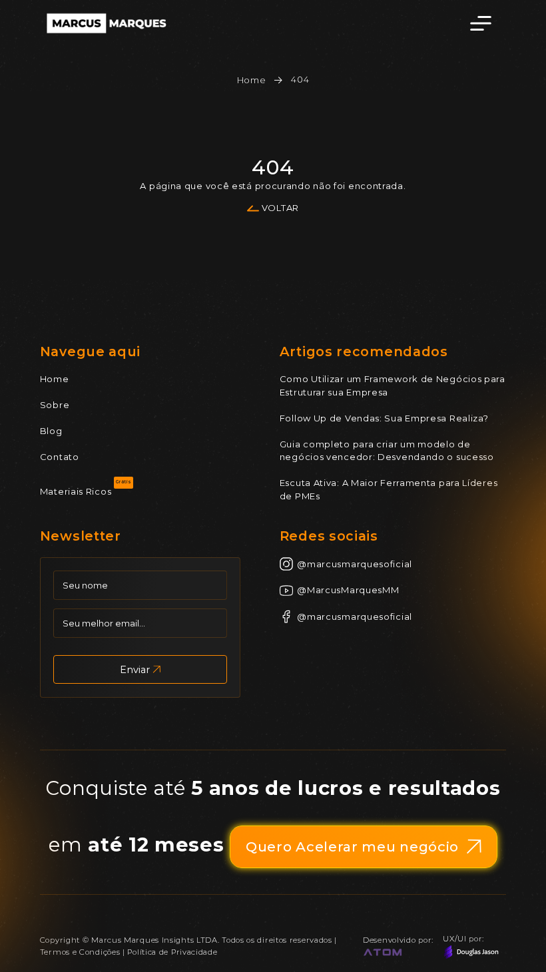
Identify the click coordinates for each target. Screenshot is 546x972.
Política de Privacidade (172, 952)
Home (251, 80)
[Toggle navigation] (480, 24)
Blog (51, 430)
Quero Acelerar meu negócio (352, 846)
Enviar (135, 670)
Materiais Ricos (76, 491)
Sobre (55, 404)
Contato (59, 456)
